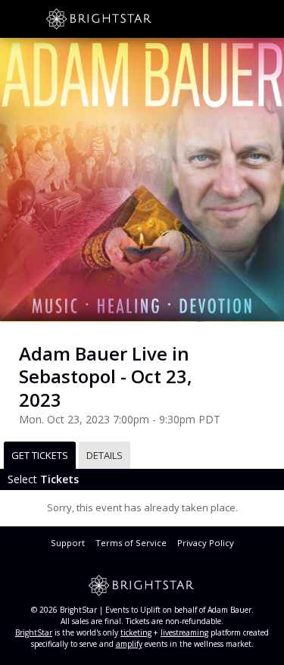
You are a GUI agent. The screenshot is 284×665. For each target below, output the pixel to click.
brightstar (121, 19)
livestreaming (184, 632)
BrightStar (33, 632)
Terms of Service (131, 542)
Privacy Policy (205, 542)
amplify (129, 643)
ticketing (135, 632)
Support (68, 542)
